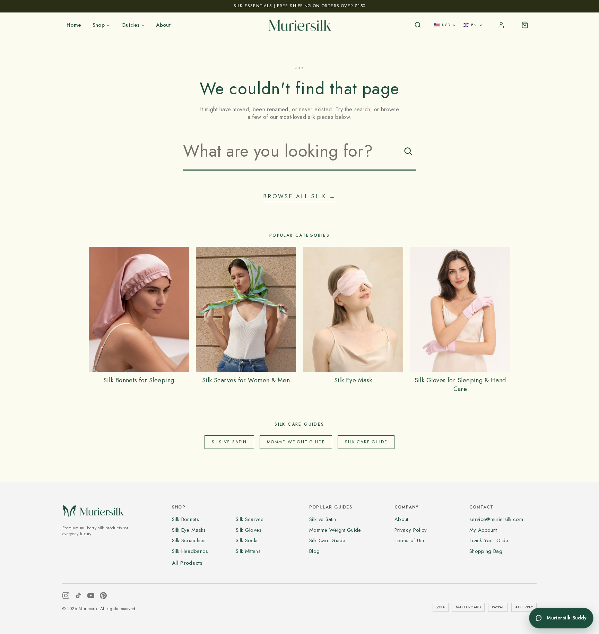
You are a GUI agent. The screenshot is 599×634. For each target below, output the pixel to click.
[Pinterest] (103, 595)
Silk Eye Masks (189, 530)
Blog (314, 551)
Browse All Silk (299, 196)
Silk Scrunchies (189, 540)
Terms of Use (410, 540)
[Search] (418, 25)
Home (74, 25)
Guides (130, 25)
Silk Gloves (249, 530)
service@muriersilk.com (496, 519)
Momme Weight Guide (296, 442)
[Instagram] (65, 595)
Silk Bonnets (185, 519)
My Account (483, 530)
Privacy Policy (410, 530)
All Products (187, 563)
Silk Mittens (248, 551)
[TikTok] (78, 595)
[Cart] (524, 25)
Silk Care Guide (366, 442)
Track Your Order (489, 540)
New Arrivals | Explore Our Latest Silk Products (299, 6)
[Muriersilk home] (299, 25)
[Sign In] (501, 25)
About (163, 25)
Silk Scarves (249, 519)
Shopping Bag (485, 551)
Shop (99, 25)
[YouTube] (90, 595)
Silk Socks (247, 540)
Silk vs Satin (229, 442)
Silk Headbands (190, 551)
